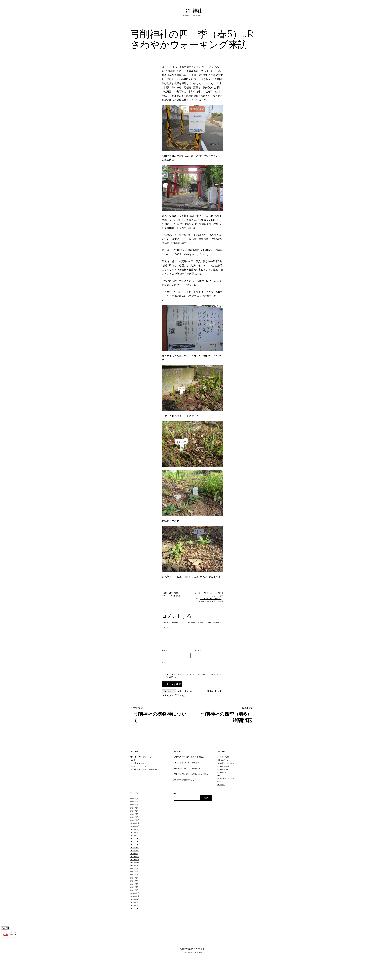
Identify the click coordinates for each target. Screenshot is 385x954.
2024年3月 (134, 884)
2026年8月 (134, 799)
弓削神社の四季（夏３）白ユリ (141, 757)
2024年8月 (134, 869)
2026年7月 (134, 802)
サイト (164, 662)
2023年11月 (134, 896)
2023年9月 (134, 902)
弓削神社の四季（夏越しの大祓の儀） (144, 769)
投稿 (221, 596)
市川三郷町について (224, 760)
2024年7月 (134, 872)
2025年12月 (134, 820)
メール (197, 650)
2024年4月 (134, 881)
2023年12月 (134, 893)
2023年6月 (134, 908)
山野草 (212, 601)
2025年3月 (134, 847)
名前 (164, 650)
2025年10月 (134, 826)
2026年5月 (134, 808)
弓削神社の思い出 (210, 593)
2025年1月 (134, 854)
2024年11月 (134, 860)
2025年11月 (134, 823)
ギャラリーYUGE (223, 757)
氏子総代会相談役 (174, 596)
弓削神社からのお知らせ (225, 763)
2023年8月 (134, 905)
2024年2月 (134, 887)
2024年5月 (134, 878)
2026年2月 (134, 814)
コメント (166, 627)
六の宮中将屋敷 (179, 780)
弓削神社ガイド (222, 772)
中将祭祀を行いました (138, 763)
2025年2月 (134, 850)
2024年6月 (134, 875)
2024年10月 (134, 863)
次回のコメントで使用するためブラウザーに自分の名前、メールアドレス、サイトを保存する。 (193, 675)
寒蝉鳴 (132, 760)
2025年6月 (134, 838)
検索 (175, 793)
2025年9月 (134, 829)
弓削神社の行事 (222, 769)
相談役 (194, 768)
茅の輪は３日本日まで (138, 766)
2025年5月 (134, 841)
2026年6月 (134, 805)
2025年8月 (134, 832)
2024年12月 (134, 857)
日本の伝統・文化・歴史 (225, 778)
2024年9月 (134, 866)
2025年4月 (134, 844)
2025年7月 (134, 835)
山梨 (207, 601)
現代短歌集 (221, 784)
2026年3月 (134, 811)
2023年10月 (134, 899)
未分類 (219, 781)
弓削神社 (192, 11)
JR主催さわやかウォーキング (210, 598)
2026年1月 (134, 817)
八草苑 (201, 601)
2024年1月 (134, 890)
